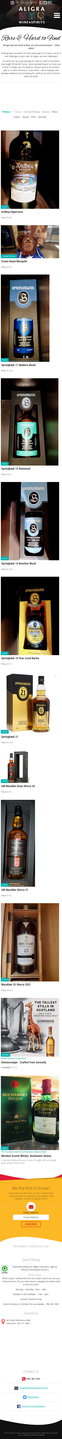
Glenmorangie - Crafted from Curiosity (23, 1062)
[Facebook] (41, 3)
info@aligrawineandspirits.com (33, 1387)
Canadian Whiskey (8, 256)
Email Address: (31, 1212)
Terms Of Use (9, 1433)
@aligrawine (33, 1397)
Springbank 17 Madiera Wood (18, 365)
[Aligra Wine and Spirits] (31, 15)
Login (19, 1435)
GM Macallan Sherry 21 (14, 890)
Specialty (5, 1055)
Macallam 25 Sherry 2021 (16, 984)
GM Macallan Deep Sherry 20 (18, 786)
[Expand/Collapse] (11, 111)
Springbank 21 (9, 736)
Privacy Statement (22, 1433)
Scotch (4, 207)
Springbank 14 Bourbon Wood (18, 563)
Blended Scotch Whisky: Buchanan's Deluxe (26, 1156)
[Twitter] (45, 3)
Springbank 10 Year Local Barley (20, 658)
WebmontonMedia (38, 1435)
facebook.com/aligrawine (33, 1406)
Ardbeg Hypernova (12, 212)
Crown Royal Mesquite (14, 261)
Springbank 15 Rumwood (15, 468)
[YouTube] (50, 3)
